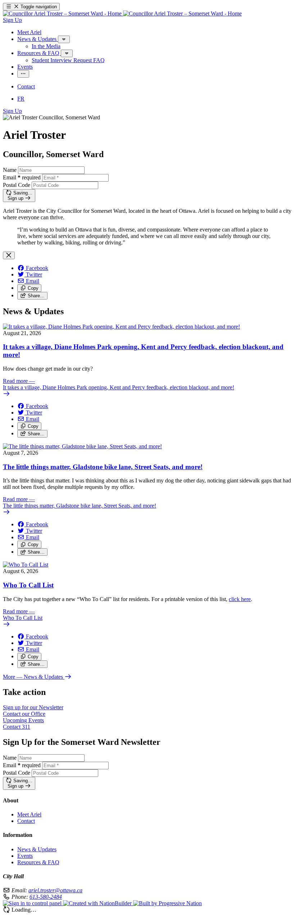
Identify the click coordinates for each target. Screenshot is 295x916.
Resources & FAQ (38, 862)
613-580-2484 (46, 897)
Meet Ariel (29, 814)
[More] (64, 39)
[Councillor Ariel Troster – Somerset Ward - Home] (122, 13)
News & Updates (36, 849)
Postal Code (16, 185)
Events (25, 856)
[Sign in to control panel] (33, 903)
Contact (26, 821)
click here (240, 599)
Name (10, 170)
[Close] (9, 255)
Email (22, 177)
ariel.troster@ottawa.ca (55, 890)
